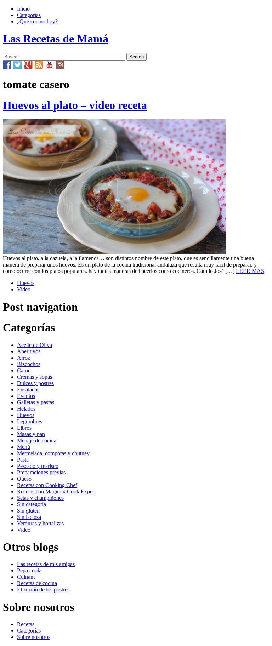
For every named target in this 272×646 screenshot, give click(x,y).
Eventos (26, 396)
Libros (24, 428)
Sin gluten (28, 511)
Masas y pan (31, 434)
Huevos (25, 283)
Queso (24, 479)
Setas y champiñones (40, 498)
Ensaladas (28, 390)
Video (23, 289)
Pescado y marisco (37, 466)
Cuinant (26, 577)
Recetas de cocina (37, 583)
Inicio (23, 9)
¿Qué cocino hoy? (37, 21)
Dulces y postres (35, 383)
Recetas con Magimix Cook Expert (56, 491)
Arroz (23, 358)
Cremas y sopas (34, 377)
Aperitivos (28, 351)
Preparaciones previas (41, 472)
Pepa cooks (29, 570)
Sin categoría (31, 504)
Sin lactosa (29, 517)
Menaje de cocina (36, 441)
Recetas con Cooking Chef (47, 485)
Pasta (23, 460)
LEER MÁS (250, 271)
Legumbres (29, 421)
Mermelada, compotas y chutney (53, 453)
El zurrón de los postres (43, 590)
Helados (26, 409)
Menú (23, 447)
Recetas (25, 624)
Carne (23, 370)
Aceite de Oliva (34, 345)
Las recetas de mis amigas (46, 564)
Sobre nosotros (33, 637)
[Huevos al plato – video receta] (114, 252)
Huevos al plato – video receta (75, 105)
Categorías (29, 15)
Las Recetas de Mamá (55, 38)
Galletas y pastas (35, 402)
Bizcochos (28, 364)
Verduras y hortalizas (40, 523)
